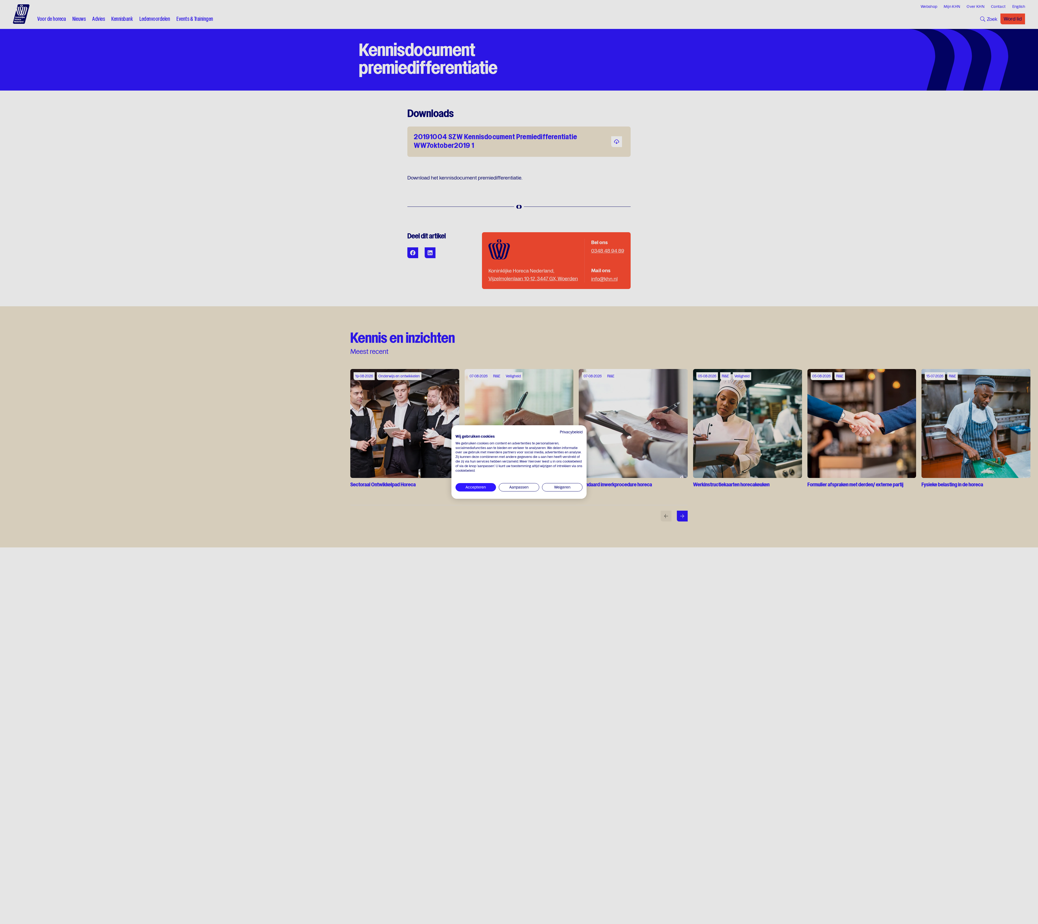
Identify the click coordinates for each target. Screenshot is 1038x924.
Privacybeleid (571, 432)
